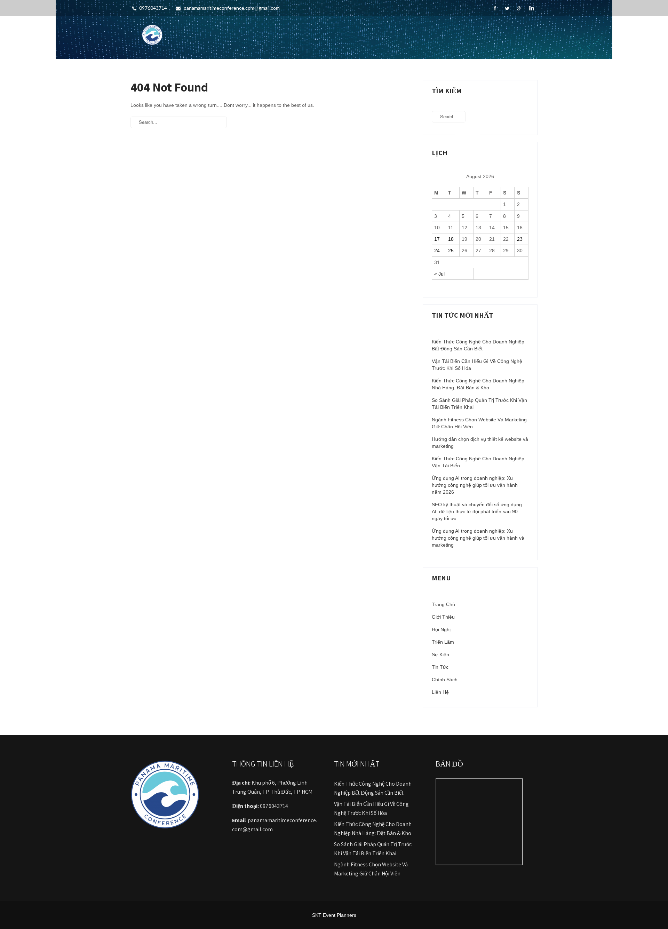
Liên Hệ (440, 692)
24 (437, 250)
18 (451, 239)
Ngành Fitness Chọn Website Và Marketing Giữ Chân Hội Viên (479, 423)
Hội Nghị (441, 629)
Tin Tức (440, 667)
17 (437, 239)
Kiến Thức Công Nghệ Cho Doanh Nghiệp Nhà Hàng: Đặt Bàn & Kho (478, 384)
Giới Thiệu (443, 617)
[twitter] (507, 8)
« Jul (439, 274)
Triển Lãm (443, 642)
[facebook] (495, 8)
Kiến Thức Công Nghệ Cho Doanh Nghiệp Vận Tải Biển (478, 462)
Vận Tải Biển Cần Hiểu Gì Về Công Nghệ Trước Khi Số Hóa (477, 364)
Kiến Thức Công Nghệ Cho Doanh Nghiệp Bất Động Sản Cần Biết (478, 345)
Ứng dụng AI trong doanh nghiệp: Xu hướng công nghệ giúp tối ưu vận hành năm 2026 (475, 485)
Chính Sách (445, 679)
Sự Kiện (440, 654)
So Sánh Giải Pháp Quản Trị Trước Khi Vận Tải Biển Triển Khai (479, 403)
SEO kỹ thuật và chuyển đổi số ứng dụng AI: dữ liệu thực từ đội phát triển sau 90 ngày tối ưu (477, 511)
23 (520, 239)
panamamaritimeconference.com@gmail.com (232, 8)
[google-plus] (519, 8)
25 (451, 250)
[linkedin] (531, 8)
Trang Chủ (443, 604)
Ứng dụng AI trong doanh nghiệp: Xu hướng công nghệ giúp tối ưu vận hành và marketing (478, 538)
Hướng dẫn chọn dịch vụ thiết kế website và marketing (480, 442)
